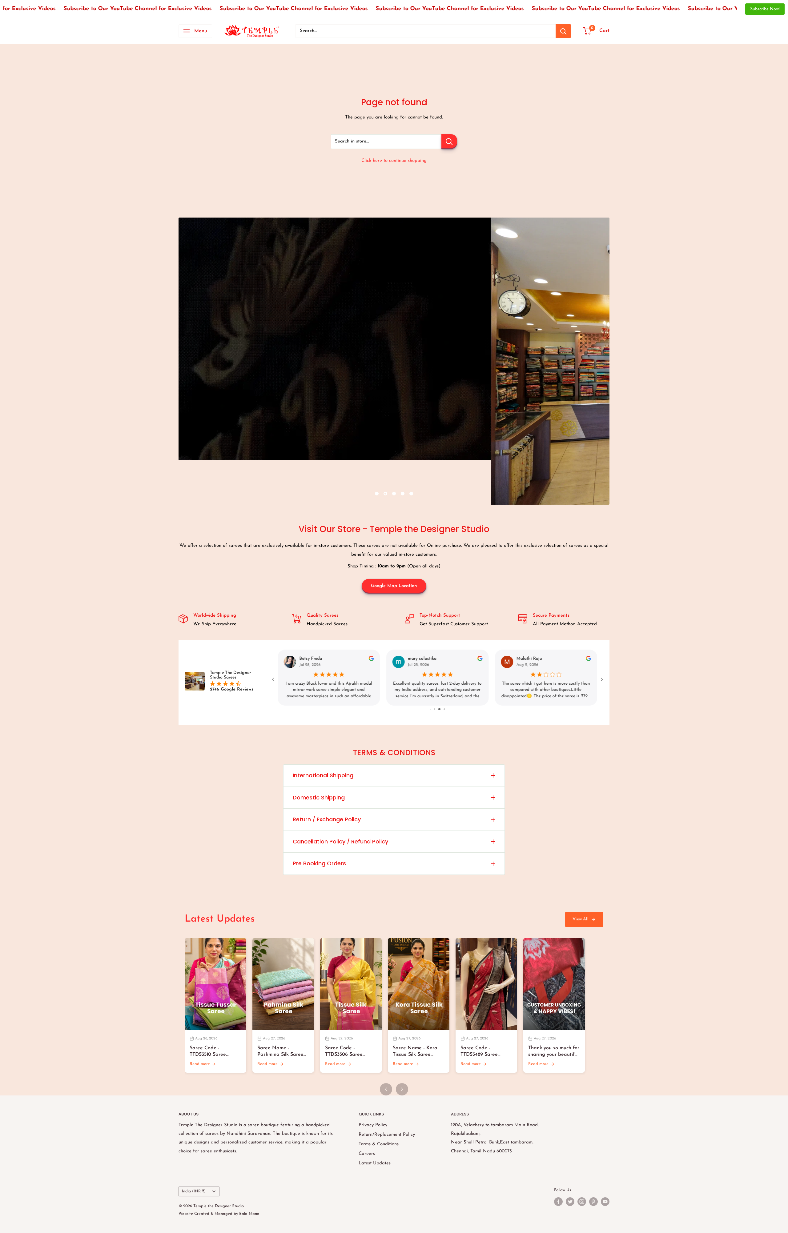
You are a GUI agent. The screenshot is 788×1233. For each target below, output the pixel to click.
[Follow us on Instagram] (581, 1201)
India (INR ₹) (194, 1191)
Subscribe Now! (765, 9)
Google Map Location (394, 586)
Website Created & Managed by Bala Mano (219, 1214)
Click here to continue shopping (394, 160)
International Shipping (323, 775)
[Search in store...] (449, 141)
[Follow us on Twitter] (570, 1201)
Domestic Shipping (319, 797)
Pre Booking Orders (319, 863)
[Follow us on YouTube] (605, 1201)
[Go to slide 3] (442, 709)
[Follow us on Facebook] (558, 1201)
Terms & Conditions (379, 1144)
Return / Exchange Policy (327, 819)
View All (581, 919)
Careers (367, 1153)
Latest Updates (375, 1163)
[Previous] (386, 1089)
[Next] (402, 1089)
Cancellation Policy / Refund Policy (340, 841)
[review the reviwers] (371, 660)
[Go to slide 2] (438, 709)
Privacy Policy (373, 1125)
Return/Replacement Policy (387, 1134)
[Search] (563, 31)
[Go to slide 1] (433, 709)
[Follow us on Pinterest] (593, 1201)
